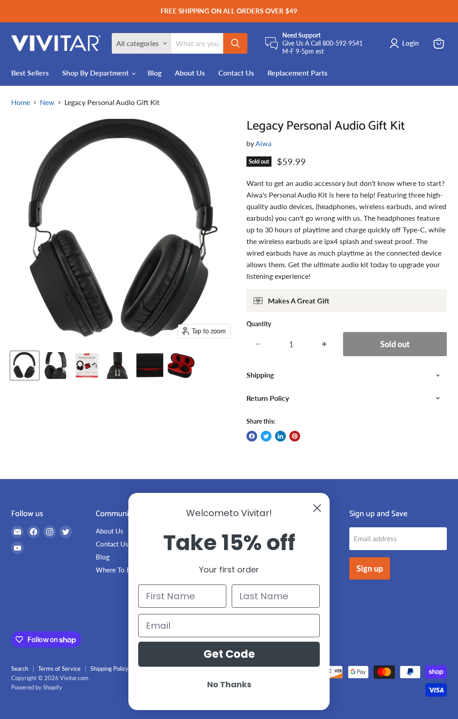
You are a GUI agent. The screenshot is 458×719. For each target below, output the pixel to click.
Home (20, 102)
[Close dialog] (317, 508)
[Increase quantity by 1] (324, 344)
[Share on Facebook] (251, 436)
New (47, 102)
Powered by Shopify (36, 687)
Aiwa (263, 143)
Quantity (258, 324)
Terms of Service (59, 668)
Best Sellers (30, 72)
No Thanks (229, 684)
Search (19, 668)
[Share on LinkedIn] (280, 436)
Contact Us (236, 72)
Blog (154, 72)
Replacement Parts (297, 72)
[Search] (235, 43)
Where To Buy (117, 570)
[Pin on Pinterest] (294, 436)
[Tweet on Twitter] (266, 436)
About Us (190, 72)
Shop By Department (96, 72)
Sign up (369, 568)
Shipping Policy (109, 668)
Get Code (229, 654)
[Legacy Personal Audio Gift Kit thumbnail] (24, 365)
